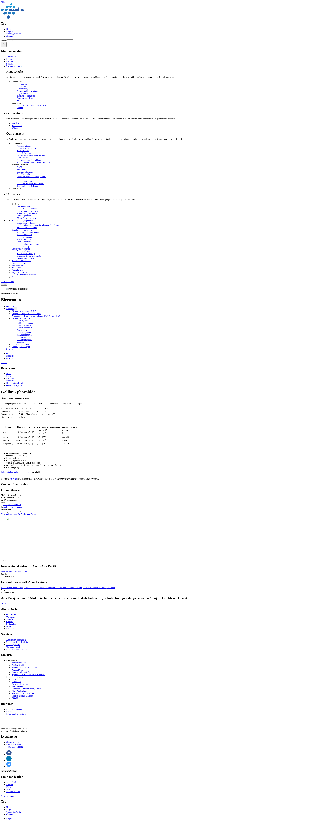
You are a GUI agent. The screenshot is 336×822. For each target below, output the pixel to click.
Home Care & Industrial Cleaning (31, 155)
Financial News (12, 712)
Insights (9, 31)
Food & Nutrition (24, 153)
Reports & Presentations (16, 714)
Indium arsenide (23, 337)
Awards (9, 619)
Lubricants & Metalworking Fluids (31, 176)
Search (4, 41)
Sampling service (24, 216)
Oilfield (20, 179)
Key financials (17, 265)
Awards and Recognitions (27, 91)
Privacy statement (13, 744)
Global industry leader (26, 223)
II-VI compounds (24, 332)
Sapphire (20, 342)
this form (13, 479)
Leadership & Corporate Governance (32, 105)
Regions (10, 59)
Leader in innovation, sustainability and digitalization (39, 225)
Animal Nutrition (24, 146)
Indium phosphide (24, 339)
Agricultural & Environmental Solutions (33, 162)
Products (10, 308)
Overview (10, 306)
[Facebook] (9, 755)
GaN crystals (22, 321)
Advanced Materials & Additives (30, 184)
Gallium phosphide (25, 328)
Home (8, 374)
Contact (9, 36)
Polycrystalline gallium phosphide (15, 472)
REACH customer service (27, 218)
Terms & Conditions (14, 747)
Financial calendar (24, 237)
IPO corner (16, 268)
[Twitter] (9, 766)
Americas (15, 123)
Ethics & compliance (25, 98)
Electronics (21, 169)
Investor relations (13, 66)
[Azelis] (12, 18)
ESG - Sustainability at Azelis (24, 275)
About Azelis (12, 57)
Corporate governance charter (29, 256)
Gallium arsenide (24, 325)
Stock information (24, 235)
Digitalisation (22, 93)
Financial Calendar (14, 709)
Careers (20, 107)
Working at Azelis (13, 34)
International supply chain (27, 211)
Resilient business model (27, 227)
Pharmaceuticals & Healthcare (29, 160)
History (9, 626)
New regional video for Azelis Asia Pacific (18, 514)
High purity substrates (21, 318)
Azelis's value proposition (22, 220)
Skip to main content (9, 2)
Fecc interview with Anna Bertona (15, 572)
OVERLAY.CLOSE (9, 771)
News (8, 29)
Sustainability (22, 89)
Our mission (11, 614)
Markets (10, 61)
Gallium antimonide (25, 323)
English (9, 819)
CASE (19, 167)
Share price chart (24, 239)
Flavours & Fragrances (26, 148)
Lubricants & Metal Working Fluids (26, 689)
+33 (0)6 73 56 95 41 (12, 505)
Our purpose (22, 84)
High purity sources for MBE (24, 311)
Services (10, 64)
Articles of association (26, 251)
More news (5, 603)
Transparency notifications (28, 232)
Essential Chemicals (25, 172)
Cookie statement (13, 742)
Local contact (6, 509)
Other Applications (24, 181)
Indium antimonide (24, 335)
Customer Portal (23, 206)
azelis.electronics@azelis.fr (14, 507)
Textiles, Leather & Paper (27, 186)
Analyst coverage (19, 263)
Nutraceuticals (23, 150)
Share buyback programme (28, 244)
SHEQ (19, 100)
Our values (21, 86)
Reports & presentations (21, 260)
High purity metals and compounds (26, 313)
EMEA (15, 128)
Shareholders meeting (26, 253)
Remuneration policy (25, 258)
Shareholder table (24, 242)
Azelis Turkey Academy (27, 213)
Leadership (10, 629)
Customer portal (7, 281)
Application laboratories (27, 209)
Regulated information (21, 272)
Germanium (22, 330)
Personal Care (22, 158)
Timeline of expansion (26, 96)
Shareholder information (22, 230)
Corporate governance (21, 249)
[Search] (4, 44)
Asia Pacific (17, 125)
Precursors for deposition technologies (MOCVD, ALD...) (36, 316)
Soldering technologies (21, 347)
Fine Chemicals (23, 174)
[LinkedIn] (9, 760)
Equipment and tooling (21, 344)
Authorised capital (24, 246)
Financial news (18, 270)
